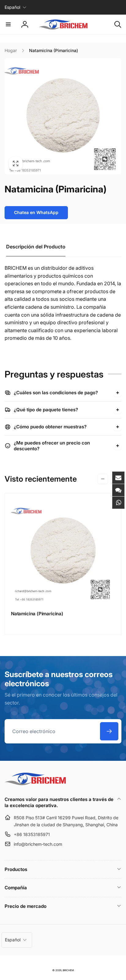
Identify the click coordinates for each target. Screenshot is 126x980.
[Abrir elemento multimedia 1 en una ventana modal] (63, 116)
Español (12, 7)
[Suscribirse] (109, 731)
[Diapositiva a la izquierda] (103, 479)
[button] (8, 24)
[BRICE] (35, 783)
